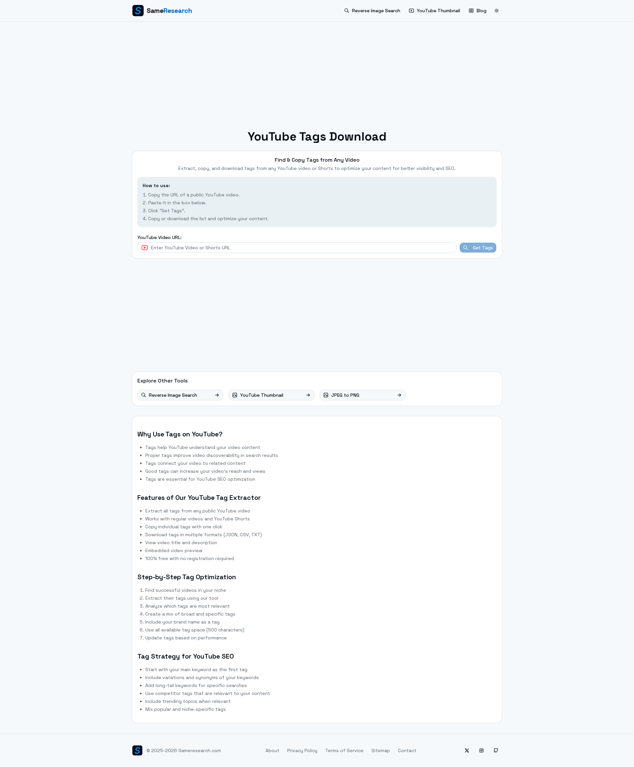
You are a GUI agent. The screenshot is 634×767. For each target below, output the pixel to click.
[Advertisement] (317, 78)
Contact (407, 750)
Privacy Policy (302, 750)
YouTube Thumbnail (438, 11)
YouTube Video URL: (159, 237)
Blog (481, 11)
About (272, 750)
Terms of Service (344, 750)
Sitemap (380, 750)
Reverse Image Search (376, 11)
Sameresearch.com (199, 750)
